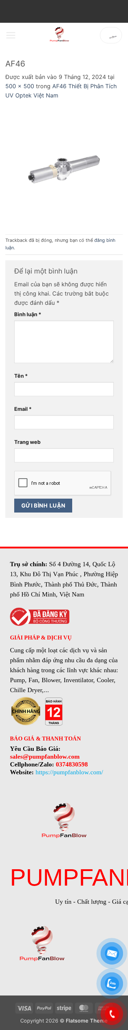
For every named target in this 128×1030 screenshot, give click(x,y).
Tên (21, 376)
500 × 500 (19, 86)
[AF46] (64, 166)
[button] (10, 35)
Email (23, 409)
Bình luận (27, 314)
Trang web (27, 442)
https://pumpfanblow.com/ (69, 772)
